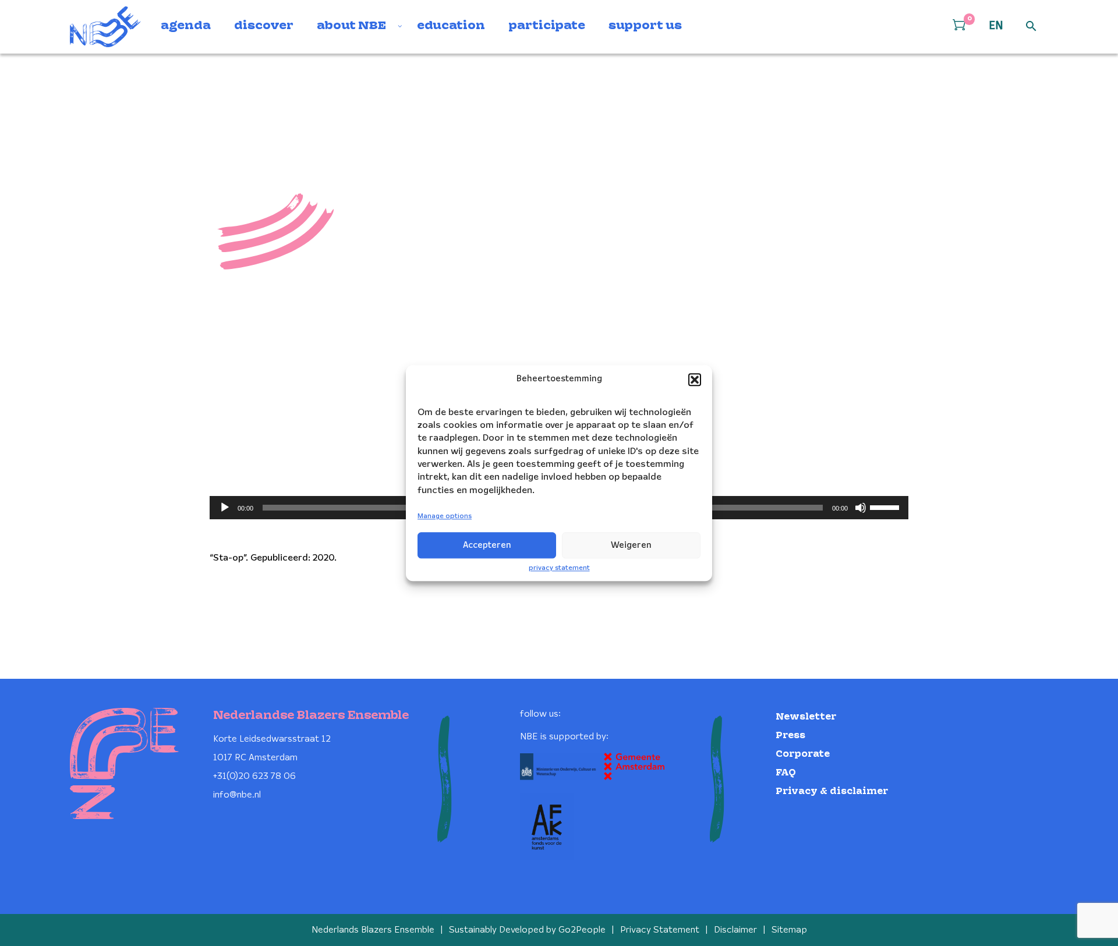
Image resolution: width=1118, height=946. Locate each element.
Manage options (445, 516)
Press (790, 735)
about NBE (351, 26)
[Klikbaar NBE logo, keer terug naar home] (105, 27)
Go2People (582, 930)
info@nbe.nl (237, 795)
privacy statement (559, 568)
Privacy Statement (659, 930)
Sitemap (789, 930)
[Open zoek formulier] (1031, 27)
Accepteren (487, 545)
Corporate (803, 754)
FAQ (786, 772)
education (451, 26)
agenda (186, 26)
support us (645, 26)
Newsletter (806, 717)
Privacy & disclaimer (832, 791)
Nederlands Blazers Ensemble (373, 930)
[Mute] (860, 507)
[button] (694, 379)
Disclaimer (735, 930)
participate (546, 26)
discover (263, 26)
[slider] (886, 506)
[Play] (225, 507)
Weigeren (631, 545)
